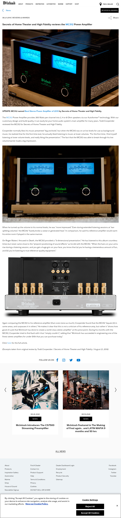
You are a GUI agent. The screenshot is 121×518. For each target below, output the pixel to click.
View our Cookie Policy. (36, 504)
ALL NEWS (61, 451)
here (9, 343)
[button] (113, 17)
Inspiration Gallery (11, 472)
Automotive (9, 476)
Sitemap (59, 479)
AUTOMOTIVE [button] (51, 4)
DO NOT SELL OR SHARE (40, 490)
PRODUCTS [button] (29, 4)
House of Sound (11, 486)
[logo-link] (9, 2)
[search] (117, 4)
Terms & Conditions (37, 479)
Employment (61, 469)
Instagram (112, 469)
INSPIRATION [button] (40, 4)
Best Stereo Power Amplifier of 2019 (42, 111)
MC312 (69, 24)
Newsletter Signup (12, 490)
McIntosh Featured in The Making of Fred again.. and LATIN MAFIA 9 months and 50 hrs (85, 428)
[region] (60, 506)
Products (8, 469)
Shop (7, 483)
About (7, 465)
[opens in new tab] (57, 360)
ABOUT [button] (20, 4)
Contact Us (34, 469)
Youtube (113, 476)
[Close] (117, 505)
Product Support (36, 472)
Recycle (59, 472)
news (8, 10)
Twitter (113, 472)
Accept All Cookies (90, 513)
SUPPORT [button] (69, 4)
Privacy (33, 483)
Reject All (90, 506)
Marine (7, 479)
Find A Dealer (35, 465)
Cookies (33, 486)
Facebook (112, 465)
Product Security (62, 476)
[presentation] (35, 402)
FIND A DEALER (108, 4)
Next (115, 390)
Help (32, 476)
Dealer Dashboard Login (65, 465)
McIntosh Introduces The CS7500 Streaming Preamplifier (35, 426)
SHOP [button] (77, 4)
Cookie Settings (90, 500)
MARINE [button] (60, 4)
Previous (5, 390)
